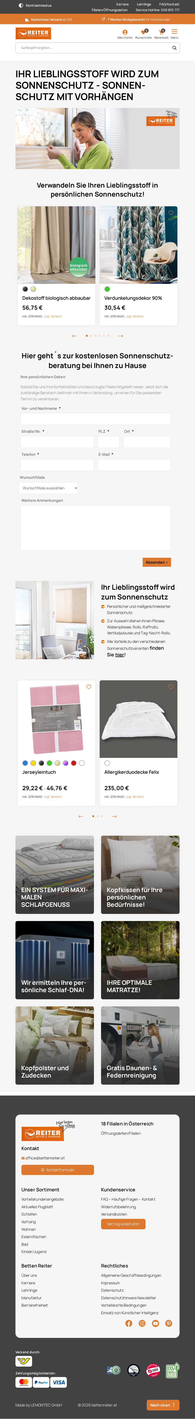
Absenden (155, 562)
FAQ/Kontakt (169, 4)
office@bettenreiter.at (45, 1158)
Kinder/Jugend (33, 1251)
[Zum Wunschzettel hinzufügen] (89, 213)
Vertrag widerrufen (123, 1223)
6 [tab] (108, 336)
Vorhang (28, 1221)
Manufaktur (31, 1297)
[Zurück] (74, 336)
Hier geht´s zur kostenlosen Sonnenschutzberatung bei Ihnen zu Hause (97, 360)
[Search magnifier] (174, 48)
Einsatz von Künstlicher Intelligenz (130, 1312)
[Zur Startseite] (33, 33)
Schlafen (29, 1214)
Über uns (29, 1275)
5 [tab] (104, 336)
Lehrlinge (144, 4)
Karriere (122, 4)
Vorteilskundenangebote (42, 1199)
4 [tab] (100, 336)
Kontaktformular (60, 1169)
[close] (189, 18)
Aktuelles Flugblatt (37, 1206)
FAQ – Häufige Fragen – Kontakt (128, 1199)
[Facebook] (128, 1323)
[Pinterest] (168, 1323)
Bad (24, 1244)
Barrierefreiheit (34, 1305)
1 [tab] (87, 336)
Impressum (110, 1282)
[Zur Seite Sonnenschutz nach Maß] (97, 138)
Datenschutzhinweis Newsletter (128, 1297)
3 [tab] (95, 336)
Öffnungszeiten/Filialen (121, 1133)
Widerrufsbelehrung (118, 1206)
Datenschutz (112, 1290)
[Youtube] (155, 1323)
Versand (56, 316)
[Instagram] (142, 1323)
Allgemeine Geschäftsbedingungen (131, 1275)
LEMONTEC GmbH (46, 1405)
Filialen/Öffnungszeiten (109, 10)
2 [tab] (91, 336)
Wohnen (28, 1229)
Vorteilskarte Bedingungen (123, 1305)
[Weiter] (120, 336)
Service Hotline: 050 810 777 (158, 10)
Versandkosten (114, 1214)
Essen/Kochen (33, 1236)
